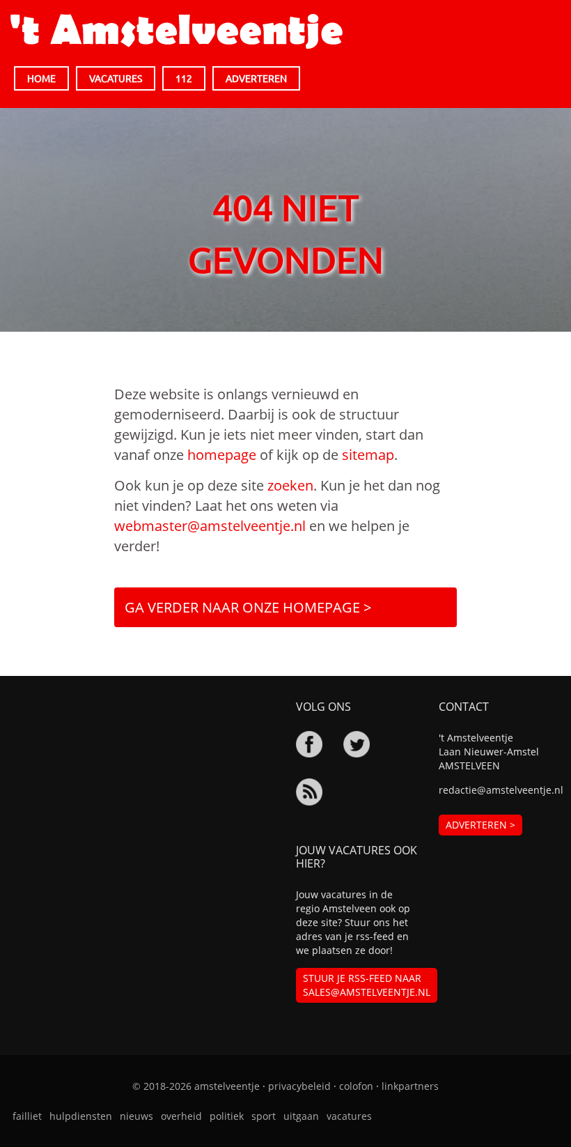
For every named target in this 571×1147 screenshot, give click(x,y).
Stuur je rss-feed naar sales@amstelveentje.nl (366, 985)
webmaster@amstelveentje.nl (210, 525)
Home (41, 78)
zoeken (290, 485)
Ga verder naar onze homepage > (248, 607)
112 (183, 78)
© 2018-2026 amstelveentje (196, 1086)
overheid (181, 1116)
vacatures (349, 1116)
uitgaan (301, 1116)
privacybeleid (299, 1086)
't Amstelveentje (176, 31)
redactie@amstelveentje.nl (500, 789)
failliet (27, 1116)
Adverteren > (480, 824)
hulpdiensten (80, 1116)
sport (263, 1116)
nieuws (136, 1116)
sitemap (368, 454)
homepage (221, 454)
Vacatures (115, 78)
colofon (356, 1086)
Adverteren (256, 78)
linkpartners (410, 1086)
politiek (227, 1116)
